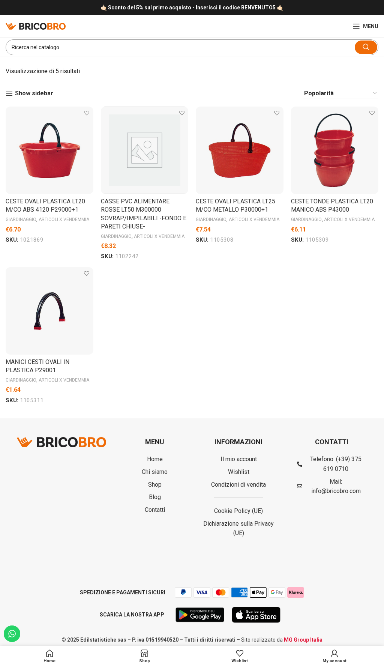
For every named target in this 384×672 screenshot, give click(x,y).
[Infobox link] (192, 8)
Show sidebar (34, 93)
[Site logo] (36, 25)
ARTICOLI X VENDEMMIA (64, 219)
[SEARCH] (366, 47)
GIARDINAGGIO (21, 219)
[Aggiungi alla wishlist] (86, 113)
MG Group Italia (303, 640)
